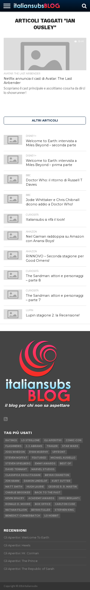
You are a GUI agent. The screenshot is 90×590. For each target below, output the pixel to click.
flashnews (13, 446)
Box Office (43, 504)
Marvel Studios (42, 469)
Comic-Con (73, 440)
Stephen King (64, 509)
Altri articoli (45, 120)
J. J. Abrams (34, 446)
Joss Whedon (15, 451)
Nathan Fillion (16, 509)
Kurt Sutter (61, 480)
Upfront (58, 451)
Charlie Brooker (17, 492)
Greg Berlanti (69, 498)
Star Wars (70, 446)
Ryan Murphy (38, 451)
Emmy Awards (45, 463)
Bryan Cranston (57, 475)
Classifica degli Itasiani (22, 475)
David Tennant (16, 469)
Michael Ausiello (63, 457)
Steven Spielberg (17, 463)
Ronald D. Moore (17, 504)
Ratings (11, 440)
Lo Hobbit (51, 515)
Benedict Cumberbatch (22, 515)
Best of (65, 463)
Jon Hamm (12, 480)
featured (39, 457)
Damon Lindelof (35, 480)
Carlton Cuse (65, 504)
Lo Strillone (30, 440)
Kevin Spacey (14, 498)
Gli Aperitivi (52, 440)
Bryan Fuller (40, 509)
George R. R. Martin (62, 486)
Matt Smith (13, 486)
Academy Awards (41, 498)
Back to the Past (47, 492)
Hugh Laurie (35, 486)
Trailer (52, 446)
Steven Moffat (16, 457)
